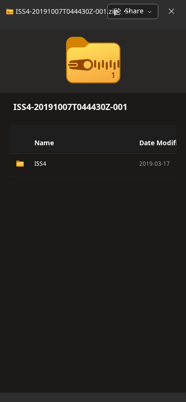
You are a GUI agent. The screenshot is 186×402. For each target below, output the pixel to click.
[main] (93, 211)
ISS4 (40, 164)
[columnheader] (19, 143)
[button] (133, 143)
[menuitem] (61, 11)
